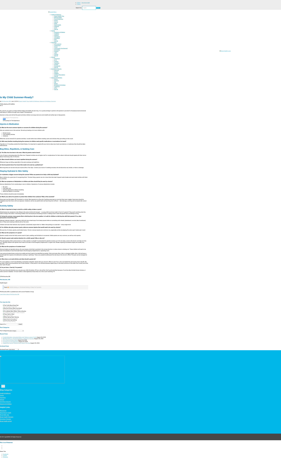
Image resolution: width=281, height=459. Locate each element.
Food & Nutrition (58, 19)
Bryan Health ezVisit (6, 421)
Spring (56, 79)
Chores (56, 54)
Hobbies (56, 73)
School (53, 57)
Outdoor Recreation (59, 74)
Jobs (55, 53)
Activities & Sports (56, 69)
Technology (57, 45)
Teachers (56, 63)
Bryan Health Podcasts (6, 417)
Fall (55, 82)
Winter (56, 83)
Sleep (55, 23)
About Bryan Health (86, 2)
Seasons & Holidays (56, 77)
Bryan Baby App (4, 415)
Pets (55, 39)
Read (4, 119)
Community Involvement (61, 48)
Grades (56, 64)
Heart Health (57, 25)
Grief (55, 28)
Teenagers (57, 36)
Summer (56, 80)
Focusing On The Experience (10, 341)
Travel (55, 47)
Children (56, 35)
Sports (56, 72)
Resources (3, 410)
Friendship (57, 50)
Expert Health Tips (59, 16)
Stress (56, 20)
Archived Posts (4, 349)
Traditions (57, 86)
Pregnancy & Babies (59, 32)
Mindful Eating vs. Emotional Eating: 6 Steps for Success (18, 338)
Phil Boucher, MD (6, 101)
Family (53, 31)
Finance (56, 51)
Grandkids (57, 38)
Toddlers (56, 33)
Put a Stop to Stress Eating (10, 340)
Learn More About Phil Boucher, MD (9, 294)
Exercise (56, 70)
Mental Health (58, 17)
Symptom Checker (5, 419)
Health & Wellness (56, 14)
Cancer (56, 22)
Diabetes (56, 26)
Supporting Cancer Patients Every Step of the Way (16, 343)
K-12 (55, 60)
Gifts (55, 88)
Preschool (57, 58)
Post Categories (4, 330)
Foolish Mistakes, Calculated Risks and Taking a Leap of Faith (19, 337)
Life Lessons (57, 44)
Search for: (79, 8)
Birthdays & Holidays (59, 85)
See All (56, 29)
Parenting (53, 42)
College (56, 61)
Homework (57, 66)
